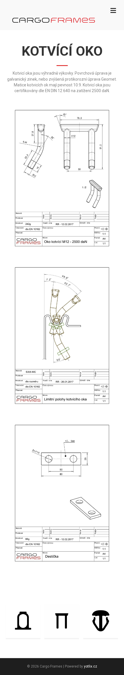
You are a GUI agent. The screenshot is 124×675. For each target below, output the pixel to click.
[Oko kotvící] (61, 620)
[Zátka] (100, 620)
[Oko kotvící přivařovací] (23, 620)
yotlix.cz (90, 666)
